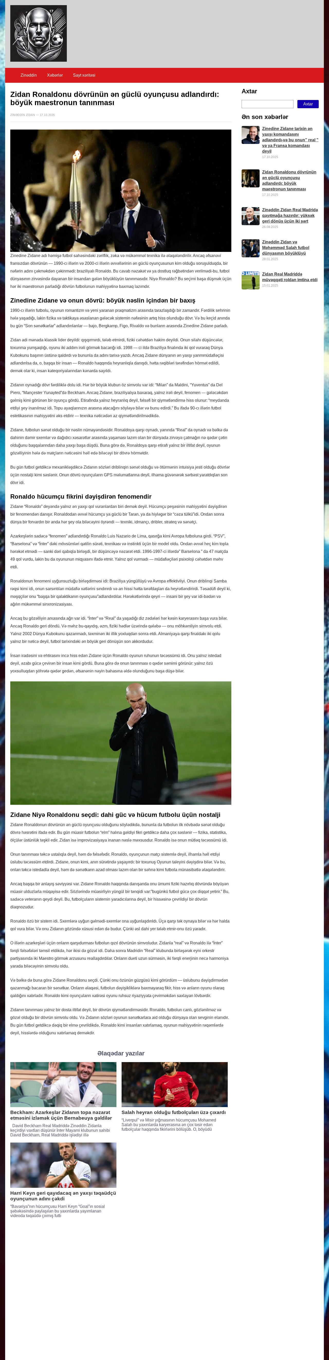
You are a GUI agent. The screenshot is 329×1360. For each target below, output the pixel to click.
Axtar (249, 91)
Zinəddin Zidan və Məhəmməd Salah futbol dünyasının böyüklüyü (285, 248)
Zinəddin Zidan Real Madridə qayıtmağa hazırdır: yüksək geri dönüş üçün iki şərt (290, 216)
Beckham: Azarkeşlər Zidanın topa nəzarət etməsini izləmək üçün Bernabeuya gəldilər (61, 1115)
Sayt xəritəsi (84, 75)
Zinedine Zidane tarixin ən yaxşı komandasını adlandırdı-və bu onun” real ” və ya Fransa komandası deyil (290, 140)
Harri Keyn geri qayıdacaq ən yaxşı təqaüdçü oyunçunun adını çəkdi (63, 1195)
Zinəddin (29, 75)
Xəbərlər (55, 75)
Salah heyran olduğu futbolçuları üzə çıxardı (174, 1112)
